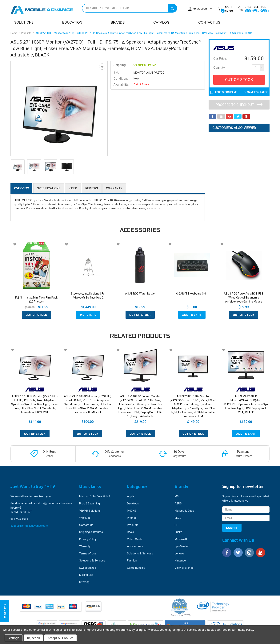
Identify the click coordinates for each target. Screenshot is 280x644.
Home (13, 33)
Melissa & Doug (184, 510)
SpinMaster (182, 546)
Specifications (48, 188)
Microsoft (181, 539)
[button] (4, 611)
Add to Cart (192, 315)
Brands (118, 22)
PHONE (131, 510)
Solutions (24, 22)
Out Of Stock (239, 79)
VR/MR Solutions (90, 510)
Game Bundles (136, 567)
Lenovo (179, 553)
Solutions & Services (92, 560)
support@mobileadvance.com (29, 525)
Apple (130, 496)
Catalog (161, 22)
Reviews (91, 188)
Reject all (33, 638)
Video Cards (134, 539)
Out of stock (36, 315)
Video (73, 188)
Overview (21, 188)
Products (26, 33)
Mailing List (86, 575)
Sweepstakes (87, 567)
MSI (177, 496)
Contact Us (209, 22)
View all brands (184, 567)
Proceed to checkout (235, 105)
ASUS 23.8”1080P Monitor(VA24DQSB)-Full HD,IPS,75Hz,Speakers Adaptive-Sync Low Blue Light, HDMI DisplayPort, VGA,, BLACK (246, 404)
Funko (178, 532)
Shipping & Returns (91, 532)
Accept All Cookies (60, 638)
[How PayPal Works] (51, 608)
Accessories (135, 546)
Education (72, 22)
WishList (84, 517)
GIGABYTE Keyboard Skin (192, 293)
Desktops (133, 503)
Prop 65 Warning (89, 503)
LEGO (178, 517)
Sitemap (84, 582)
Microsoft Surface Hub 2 (94, 496)
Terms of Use (87, 553)
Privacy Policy (87, 539)
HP (176, 525)
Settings (13, 638)
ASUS (178, 503)
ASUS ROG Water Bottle (140, 293)
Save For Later (257, 92)
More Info (88, 315)
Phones (132, 517)
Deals (130, 532)
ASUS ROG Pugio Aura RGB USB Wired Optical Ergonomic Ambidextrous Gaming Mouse (243, 297)
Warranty (114, 188)
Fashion (132, 560)
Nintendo (180, 560)
